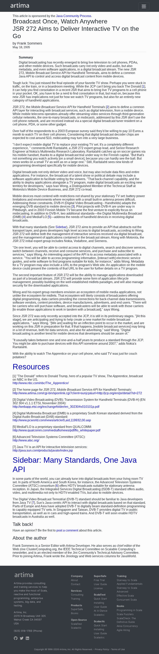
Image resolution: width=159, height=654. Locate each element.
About (74, 580)
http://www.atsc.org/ (26, 440)
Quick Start (100, 598)
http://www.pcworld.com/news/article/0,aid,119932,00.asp (52, 420)
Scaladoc (99, 614)
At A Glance (100, 610)
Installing (99, 602)
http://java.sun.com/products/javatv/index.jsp (43, 450)
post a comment (67, 530)
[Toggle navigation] (143, 6)
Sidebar (60, 227)
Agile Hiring (123, 630)
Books (74, 613)
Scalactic (76, 627)
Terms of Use (118, 649)
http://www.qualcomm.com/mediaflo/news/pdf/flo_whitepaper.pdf (56, 430)
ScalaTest (76, 623)
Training (75, 598)
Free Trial (99, 580)
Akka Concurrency (127, 626)
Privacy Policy (102, 649)
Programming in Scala (129, 610)
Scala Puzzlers (125, 614)
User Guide (100, 584)
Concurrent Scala (127, 599)
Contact (75, 584)
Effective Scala (125, 595)
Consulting (77, 594)
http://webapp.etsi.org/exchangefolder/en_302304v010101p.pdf (56, 406)
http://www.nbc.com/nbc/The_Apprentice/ (41, 383)
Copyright (39, 649)
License (98, 588)
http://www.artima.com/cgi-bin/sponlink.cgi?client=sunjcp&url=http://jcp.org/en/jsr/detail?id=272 (77, 393)
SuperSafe (77, 609)
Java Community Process (73, 16)
